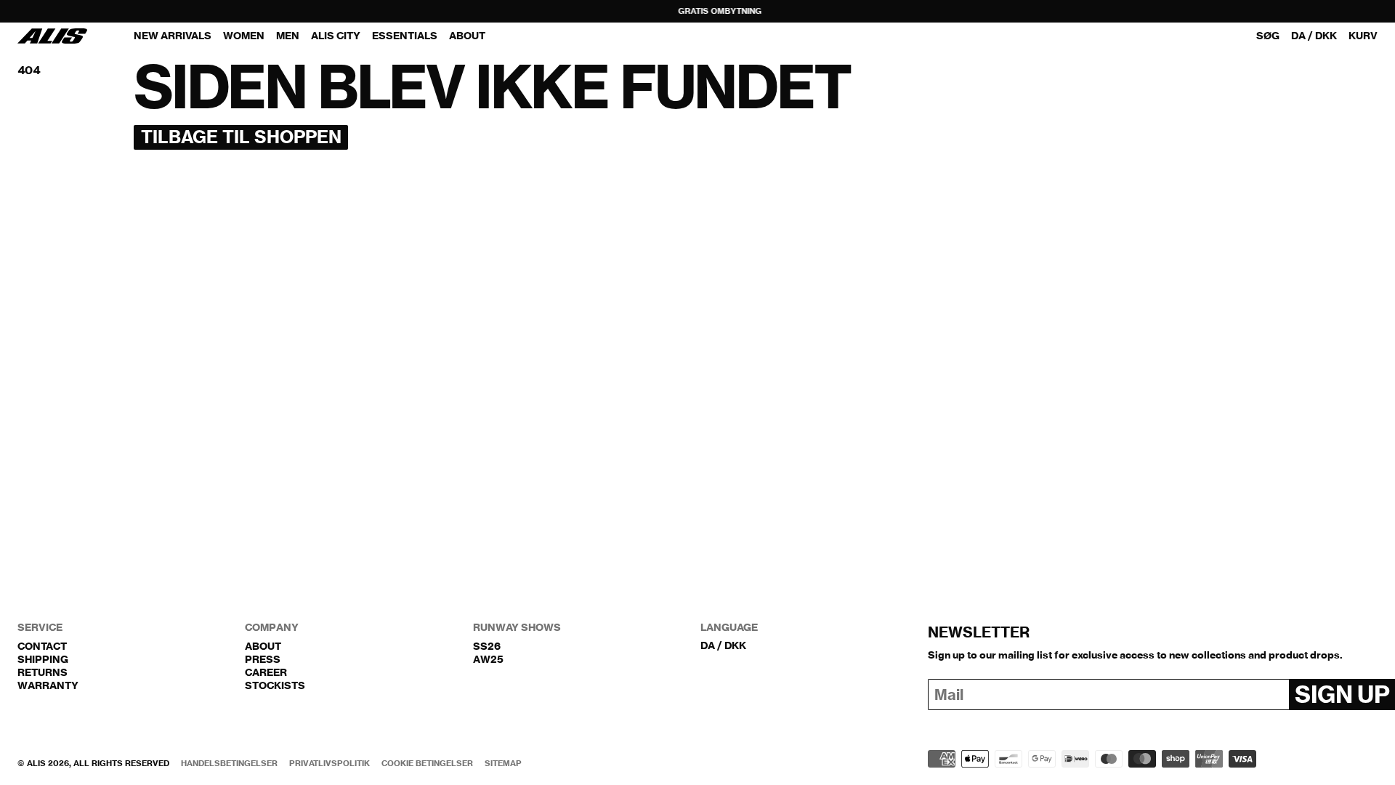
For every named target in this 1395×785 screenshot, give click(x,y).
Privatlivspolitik (329, 764)
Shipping (42, 659)
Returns (42, 672)
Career (266, 672)
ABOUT (467, 35)
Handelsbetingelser (229, 764)
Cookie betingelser (427, 764)
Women (243, 35)
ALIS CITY (335, 35)
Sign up (1342, 694)
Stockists (275, 685)
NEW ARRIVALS (172, 35)
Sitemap (503, 764)
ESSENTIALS (404, 35)
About (263, 646)
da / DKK (1314, 36)
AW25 (488, 659)
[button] (1363, 36)
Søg (1267, 36)
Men (287, 35)
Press (262, 659)
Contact (42, 646)
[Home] (52, 36)
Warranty (47, 685)
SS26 (487, 646)
